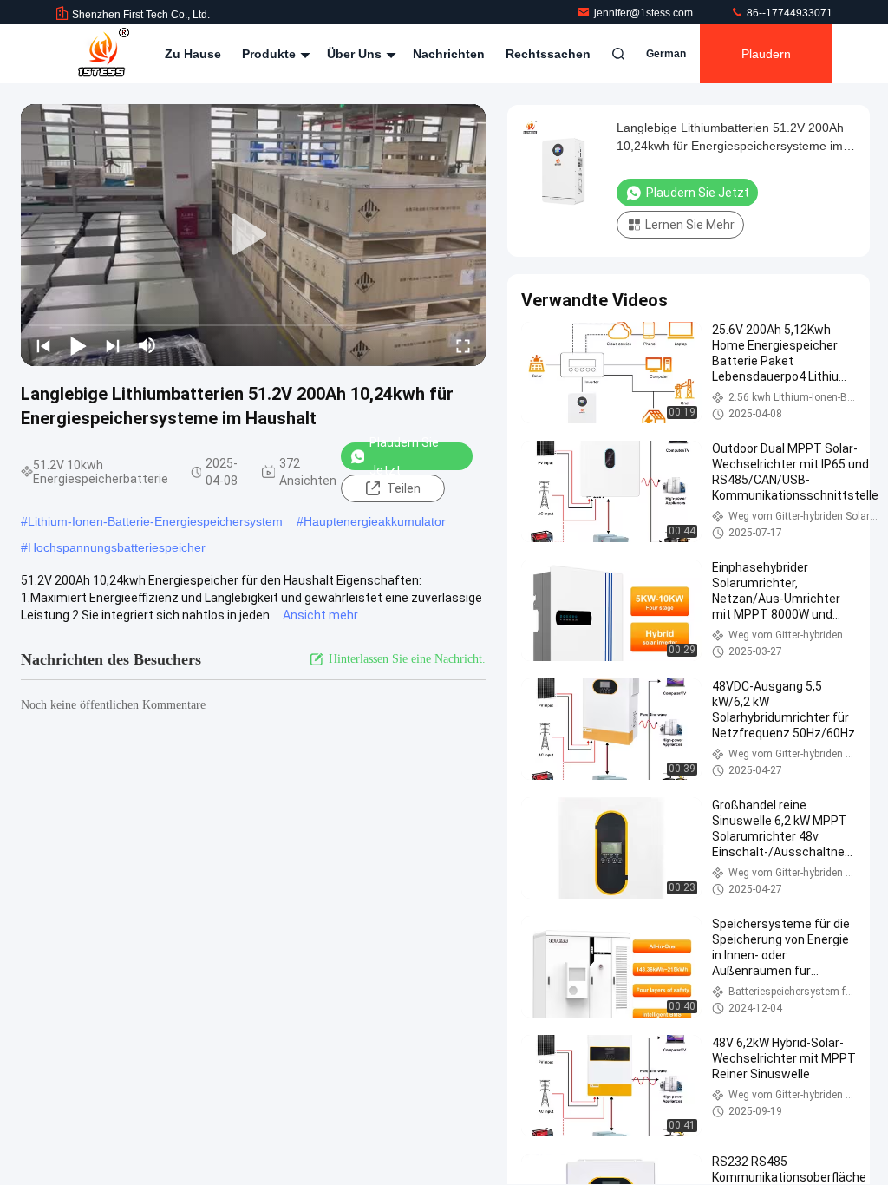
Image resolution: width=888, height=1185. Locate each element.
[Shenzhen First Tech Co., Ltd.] (103, 53)
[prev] (43, 345)
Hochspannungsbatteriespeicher (117, 547)
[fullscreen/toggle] (463, 345)
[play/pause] (78, 345)
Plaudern (766, 54)
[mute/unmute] (147, 345)
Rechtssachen (548, 54)
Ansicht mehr (320, 615)
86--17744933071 (788, 13)
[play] (253, 235)
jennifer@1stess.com (644, 13)
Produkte (270, 54)
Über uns (356, 54)
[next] (112, 345)
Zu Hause (193, 54)
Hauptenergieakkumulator (375, 521)
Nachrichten (449, 54)
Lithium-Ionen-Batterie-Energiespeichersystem (155, 521)
